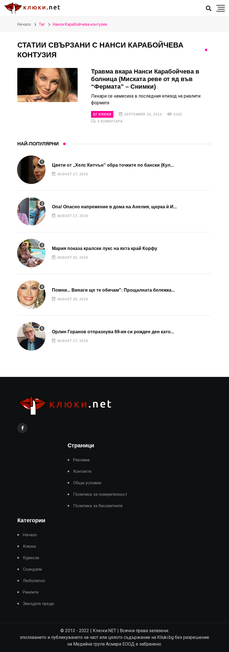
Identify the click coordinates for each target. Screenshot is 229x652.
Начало (24, 24)
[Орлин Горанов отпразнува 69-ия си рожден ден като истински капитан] (31, 336)
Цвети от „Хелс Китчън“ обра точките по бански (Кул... (113, 165)
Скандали (32, 569)
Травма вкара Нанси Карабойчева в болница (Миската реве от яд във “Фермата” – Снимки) (145, 79)
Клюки (29, 546)
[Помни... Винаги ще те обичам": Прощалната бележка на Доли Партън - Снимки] (31, 295)
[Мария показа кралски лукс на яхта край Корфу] (31, 253)
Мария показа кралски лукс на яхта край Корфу (104, 248)
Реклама (81, 460)
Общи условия (87, 483)
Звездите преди (38, 604)
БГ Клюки (102, 114)
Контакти (82, 471)
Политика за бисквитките (98, 506)
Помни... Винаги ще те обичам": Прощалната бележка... (113, 290)
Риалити (31, 592)
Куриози (31, 558)
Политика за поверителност (100, 494)
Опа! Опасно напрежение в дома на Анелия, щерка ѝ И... (114, 206)
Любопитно (34, 581)
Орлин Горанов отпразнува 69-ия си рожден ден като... (113, 331)
